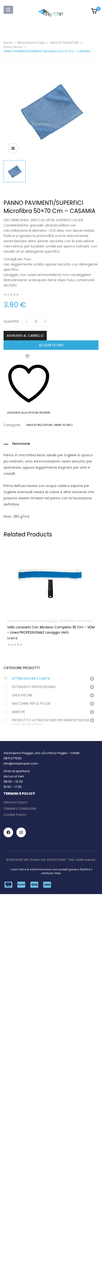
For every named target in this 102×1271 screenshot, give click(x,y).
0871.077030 (13, 758)
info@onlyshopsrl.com (21, 763)
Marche (18, 711)
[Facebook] (8, 832)
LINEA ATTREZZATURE (64, 43)
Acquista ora (51, 345)
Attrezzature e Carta (31, 43)
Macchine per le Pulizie (31, 703)
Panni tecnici (13, 47)
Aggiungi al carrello (25, 335)
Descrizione (21, 444)
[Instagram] (21, 832)
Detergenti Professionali (34, 686)
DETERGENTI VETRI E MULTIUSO (80, 621)
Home (8, 43)
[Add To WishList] (51, 566)
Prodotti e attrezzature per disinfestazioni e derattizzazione (50, 722)
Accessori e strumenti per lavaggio (32, 621)
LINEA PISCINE (22, 695)
